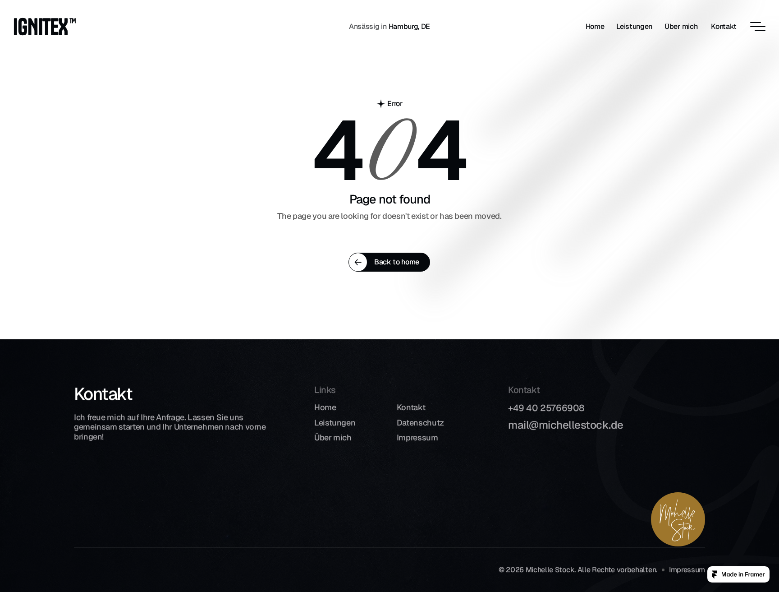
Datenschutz (420, 422)
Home (325, 407)
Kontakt (411, 407)
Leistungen (334, 422)
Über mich (333, 437)
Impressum (417, 437)
